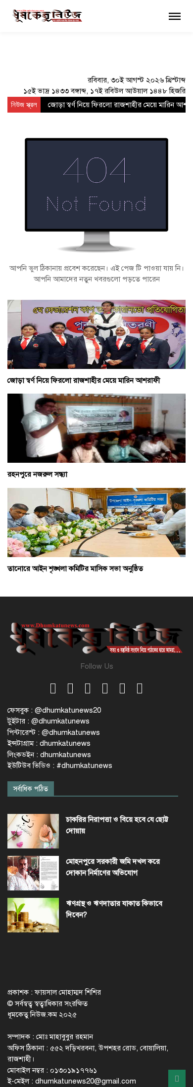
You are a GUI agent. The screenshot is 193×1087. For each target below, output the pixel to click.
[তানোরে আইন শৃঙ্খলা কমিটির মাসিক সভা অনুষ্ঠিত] (96, 522)
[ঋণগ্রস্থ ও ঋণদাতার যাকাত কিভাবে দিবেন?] (33, 915)
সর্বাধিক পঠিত (30, 789)
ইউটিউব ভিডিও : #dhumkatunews (59, 765)
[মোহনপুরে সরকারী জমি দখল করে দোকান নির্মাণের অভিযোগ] (33, 873)
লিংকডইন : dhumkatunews (49, 754)
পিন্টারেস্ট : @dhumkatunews (53, 732)
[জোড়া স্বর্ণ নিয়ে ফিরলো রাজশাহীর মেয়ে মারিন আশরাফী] (96, 333)
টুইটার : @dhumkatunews (48, 721)
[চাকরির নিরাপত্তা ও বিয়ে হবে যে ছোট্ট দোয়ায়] (33, 831)
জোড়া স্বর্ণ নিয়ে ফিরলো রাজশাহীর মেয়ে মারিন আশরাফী (83, 380)
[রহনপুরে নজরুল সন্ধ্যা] (96, 427)
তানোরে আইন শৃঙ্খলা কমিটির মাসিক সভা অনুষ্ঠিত (75, 568)
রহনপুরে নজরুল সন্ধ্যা (37, 474)
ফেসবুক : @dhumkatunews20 (54, 710)
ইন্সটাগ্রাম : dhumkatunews (49, 743)
